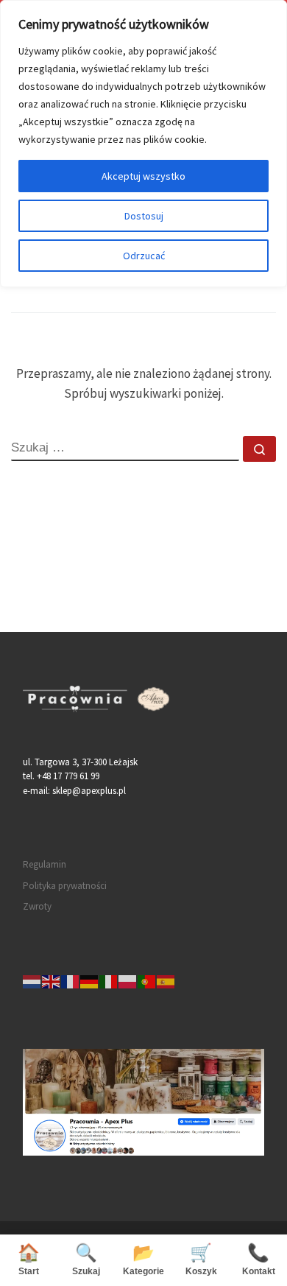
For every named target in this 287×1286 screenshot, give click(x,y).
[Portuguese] (147, 981)
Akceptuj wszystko (143, 176)
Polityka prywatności (65, 885)
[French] (70, 981)
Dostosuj (143, 215)
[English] (51, 981)
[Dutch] (32, 981)
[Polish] (128, 981)
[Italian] (108, 981)
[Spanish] (166, 981)
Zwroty (37, 906)
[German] (89, 981)
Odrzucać (144, 255)
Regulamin (44, 864)
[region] (143, 143)
